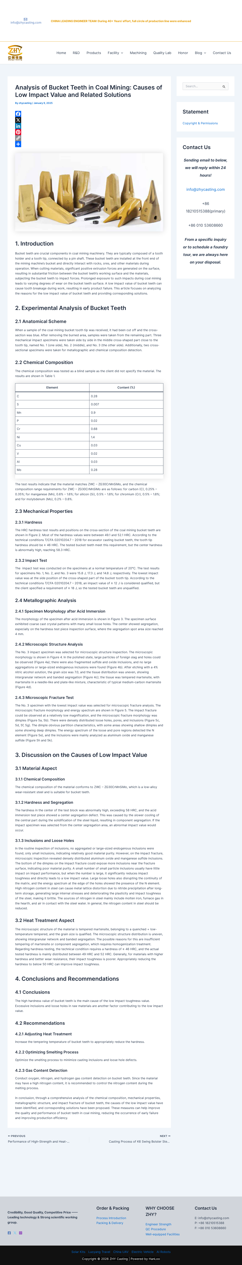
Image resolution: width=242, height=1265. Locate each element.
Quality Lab (162, 53)
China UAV (121, 1252)
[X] (89, 120)
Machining (138, 53)
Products (94, 53)
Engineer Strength (158, 1224)
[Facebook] (89, 114)
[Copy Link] (89, 138)
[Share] (89, 144)
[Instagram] (20, 1233)
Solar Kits (78, 1252)
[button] (121, 53)
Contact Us (222, 53)
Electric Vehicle (143, 1252)
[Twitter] (15, 1233)
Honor (183, 53)
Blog (198, 53)
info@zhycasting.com (205, 189)
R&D (76, 53)
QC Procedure (156, 1229)
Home (61, 53)
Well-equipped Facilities (163, 1234)
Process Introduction (111, 1218)
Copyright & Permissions (200, 123)
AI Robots (164, 1252)
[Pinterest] (89, 132)
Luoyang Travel (99, 1252)
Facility (113, 53)
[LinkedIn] (89, 126)
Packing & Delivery (109, 1223)
